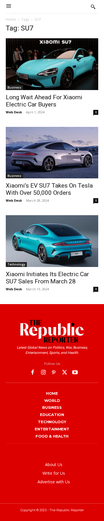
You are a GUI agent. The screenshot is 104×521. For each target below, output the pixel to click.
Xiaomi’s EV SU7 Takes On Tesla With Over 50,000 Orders (49, 189)
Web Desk (14, 112)
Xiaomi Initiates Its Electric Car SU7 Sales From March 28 (47, 278)
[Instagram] (43, 373)
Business (14, 87)
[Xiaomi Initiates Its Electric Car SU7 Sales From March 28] (52, 241)
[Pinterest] (54, 373)
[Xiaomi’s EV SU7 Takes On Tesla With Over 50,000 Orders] (52, 153)
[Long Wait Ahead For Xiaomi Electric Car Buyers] (52, 64)
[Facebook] (33, 373)
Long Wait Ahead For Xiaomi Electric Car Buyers (44, 101)
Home (11, 19)
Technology (16, 264)
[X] (64, 373)
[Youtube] (75, 373)
